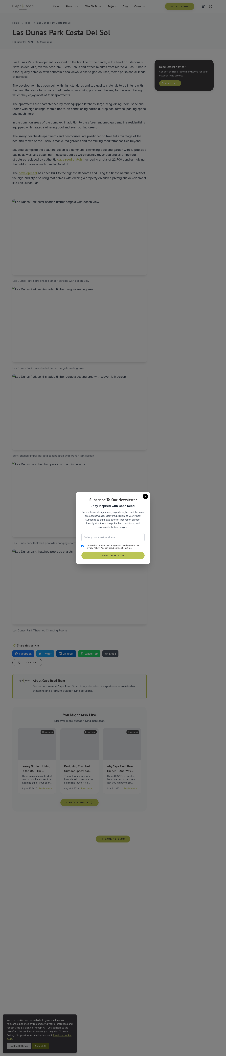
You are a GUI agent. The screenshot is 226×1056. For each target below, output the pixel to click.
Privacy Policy (92, 548)
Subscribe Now (113, 555)
